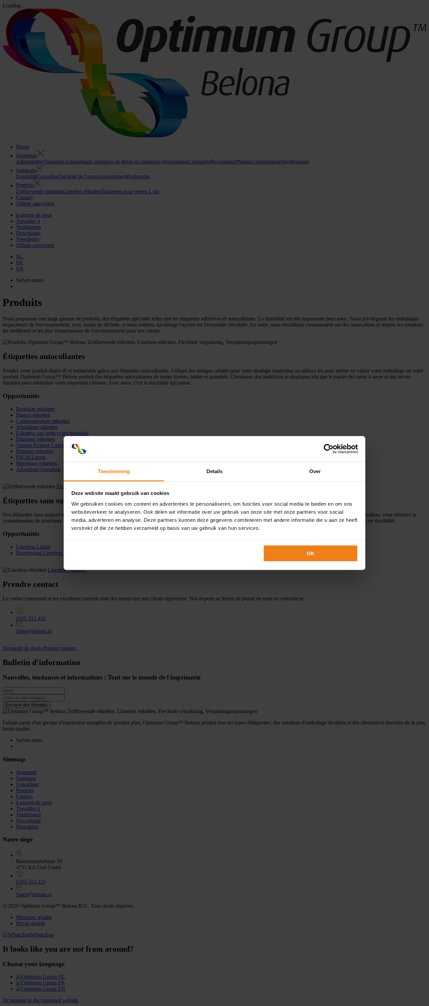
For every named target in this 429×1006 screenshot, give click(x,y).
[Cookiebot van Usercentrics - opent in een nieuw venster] (328, 449)
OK (310, 553)
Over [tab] (315, 471)
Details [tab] (214, 471)
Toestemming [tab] (114, 471)
